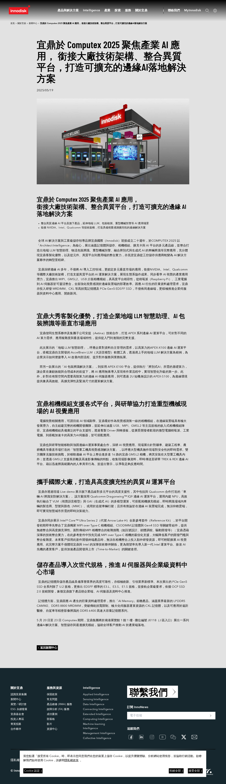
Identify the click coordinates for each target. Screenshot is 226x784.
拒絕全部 (175, 771)
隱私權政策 (71, 760)
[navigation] (91, 10)
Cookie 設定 (32, 771)
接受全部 (194, 771)
